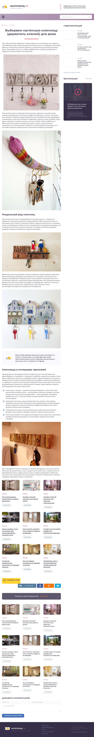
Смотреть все (88, 78)
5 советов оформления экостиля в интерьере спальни (10, 564)
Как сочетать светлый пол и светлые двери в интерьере (31, 531)
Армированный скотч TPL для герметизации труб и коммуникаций (84, 35)
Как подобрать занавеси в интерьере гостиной (31, 563)
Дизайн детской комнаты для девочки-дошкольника (49, 500)
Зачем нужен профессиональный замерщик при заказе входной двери (84, 64)
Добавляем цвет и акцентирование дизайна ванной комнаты (50, 564)
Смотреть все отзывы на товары (72, 72)
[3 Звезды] (44, 596)
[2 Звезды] (42, 596)
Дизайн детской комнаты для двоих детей (30, 499)
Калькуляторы (45, 725)
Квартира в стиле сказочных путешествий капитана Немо (75, 7)
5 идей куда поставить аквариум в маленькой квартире (52, 531)
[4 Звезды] (45, 596)
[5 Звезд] (47, 596)
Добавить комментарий (13, 715)
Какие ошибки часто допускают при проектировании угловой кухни (10, 532)
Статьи (43, 729)
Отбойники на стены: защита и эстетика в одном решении (77, 106)
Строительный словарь (47, 731)
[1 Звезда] (41, 596)
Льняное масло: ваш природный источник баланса (84, 48)
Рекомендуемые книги (47, 727)
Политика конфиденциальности (79, 732)
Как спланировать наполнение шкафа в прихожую (10, 499)
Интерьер (4, 493)
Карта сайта (45, 733)
